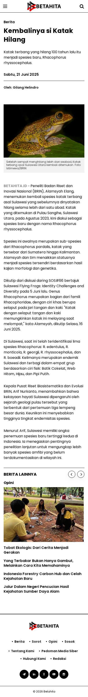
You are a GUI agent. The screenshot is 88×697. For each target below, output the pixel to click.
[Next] (80, 474)
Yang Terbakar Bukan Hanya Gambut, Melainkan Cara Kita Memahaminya (38, 563)
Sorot (36, 642)
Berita (19, 642)
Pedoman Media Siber (60, 651)
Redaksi (59, 659)
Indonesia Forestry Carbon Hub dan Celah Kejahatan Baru (42, 576)
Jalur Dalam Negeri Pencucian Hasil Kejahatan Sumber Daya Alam (36, 589)
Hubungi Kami (34, 659)
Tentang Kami (22, 651)
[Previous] (71, 474)
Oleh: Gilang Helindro (21, 87)
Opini (53, 642)
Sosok (70, 642)
